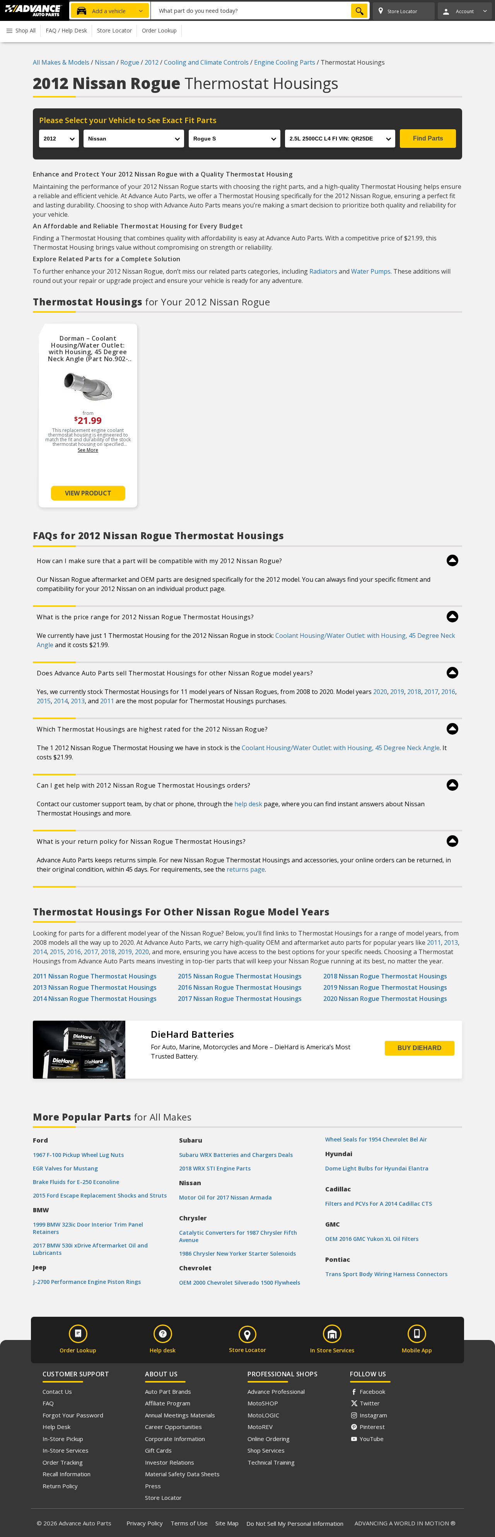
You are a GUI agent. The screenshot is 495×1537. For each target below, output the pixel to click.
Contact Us (57, 1391)
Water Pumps (371, 271)
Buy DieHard (420, 1048)
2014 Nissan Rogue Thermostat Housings (95, 998)
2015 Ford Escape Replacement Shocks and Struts (100, 1195)
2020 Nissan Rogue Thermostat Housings (385, 998)
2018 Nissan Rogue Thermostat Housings (385, 976)
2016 (448, 691)
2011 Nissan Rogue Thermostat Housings (95, 976)
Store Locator (163, 1497)
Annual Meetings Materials (180, 1415)
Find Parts (428, 138)
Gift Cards (158, 1450)
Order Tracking (63, 1462)
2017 (431, 691)
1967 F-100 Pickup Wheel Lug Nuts (78, 1154)
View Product (88, 493)
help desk (248, 804)
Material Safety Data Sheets (182, 1474)
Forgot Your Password (73, 1415)
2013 (78, 701)
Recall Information (66, 1474)
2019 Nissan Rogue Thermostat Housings (385, 987)
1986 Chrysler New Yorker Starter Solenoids (237, 1253)
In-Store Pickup (63, 1439)
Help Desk (56, 1427)
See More (88, 450)
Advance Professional (276, 1391)
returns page (246, 869)
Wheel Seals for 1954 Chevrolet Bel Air (376, 1139)
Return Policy (60, 1486)
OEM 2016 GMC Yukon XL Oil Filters (371, 1238)
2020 (380, 691)
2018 (414, 691)
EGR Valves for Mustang (65, 1168)
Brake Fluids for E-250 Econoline (76, 1182)
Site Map (227, 1523)
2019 (397, 691)
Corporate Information (175, 1439)
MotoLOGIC (263, 1415)
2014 (61, 701)
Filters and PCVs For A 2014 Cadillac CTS (378, 1203)
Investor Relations (169, 1462)
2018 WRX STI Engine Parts (215, 1168)
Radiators (323, 271)
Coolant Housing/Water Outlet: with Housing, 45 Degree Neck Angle (341, 748)
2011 (107, 701)
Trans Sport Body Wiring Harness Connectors (386, 1274)
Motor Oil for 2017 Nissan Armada (225, 1197)
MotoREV (260, 1427)
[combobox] (260, 10)
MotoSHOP (263, 1403)
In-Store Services (66, 1450)
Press (153, 1486)
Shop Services (266, 1450)
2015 (44, 701)
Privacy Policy (144, 1523)
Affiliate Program (167, 1403)
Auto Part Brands (168, 1391)
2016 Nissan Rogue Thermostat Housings (240, 987)
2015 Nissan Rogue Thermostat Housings (240, 976)
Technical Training (271, 1462)
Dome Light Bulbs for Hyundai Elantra (376, 1168)
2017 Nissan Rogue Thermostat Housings (240, 998)
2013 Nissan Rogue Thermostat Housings (95, 987)
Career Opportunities (173, 1427)
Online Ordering (269, 1439)
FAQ (48, 1403)
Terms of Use (189, 1523)
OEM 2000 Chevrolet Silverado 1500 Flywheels (239, 1282)
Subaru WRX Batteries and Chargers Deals (236, 1154)
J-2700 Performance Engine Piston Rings (87, 1281)
